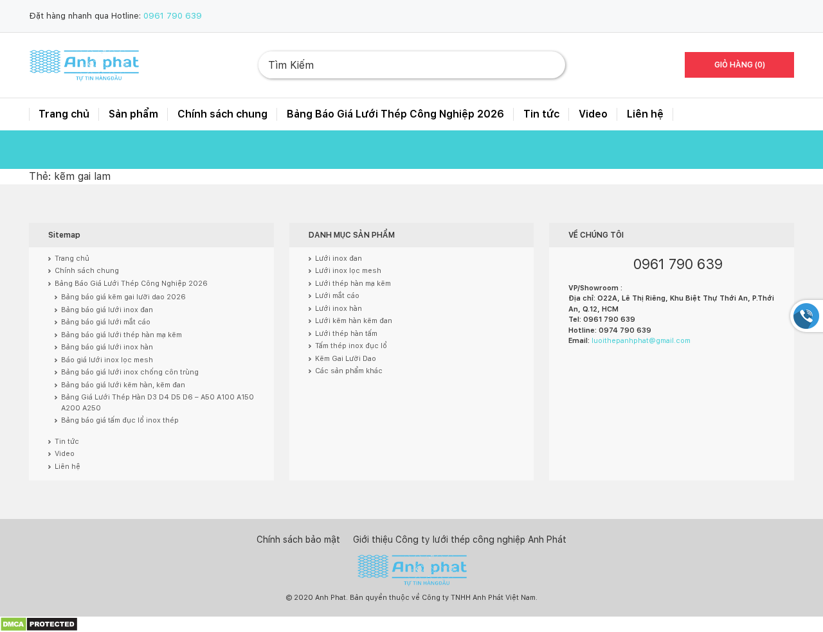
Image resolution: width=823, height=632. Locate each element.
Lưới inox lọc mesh (348, 271)
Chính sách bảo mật (298, 539)
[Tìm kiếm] (545, 64)
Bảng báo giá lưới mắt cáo (105, 322)
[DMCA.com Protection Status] (39, 624)
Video (593, 114)
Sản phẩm (133, 114)
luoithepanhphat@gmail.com (641, 341)
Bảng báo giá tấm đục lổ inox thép (120, 420)
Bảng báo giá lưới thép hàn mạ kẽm (121, 335)
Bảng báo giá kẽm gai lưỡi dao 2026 (123, 297)
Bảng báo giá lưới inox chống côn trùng (130, 372)
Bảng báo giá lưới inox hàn (107, 347)
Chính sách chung (222, 114)
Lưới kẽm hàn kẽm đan (353, 321)
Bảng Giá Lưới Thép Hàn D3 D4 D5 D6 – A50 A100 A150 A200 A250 (157, 402)
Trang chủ (64, 114)
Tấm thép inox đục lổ (351, 346)
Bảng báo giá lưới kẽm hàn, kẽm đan (123, 385)
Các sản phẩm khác (349, 371)
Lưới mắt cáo (337, 296)
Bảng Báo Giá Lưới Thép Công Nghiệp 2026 (395, 114)
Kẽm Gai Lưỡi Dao (345, 359)
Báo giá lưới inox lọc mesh (107, 360)
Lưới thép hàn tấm (346, 333)
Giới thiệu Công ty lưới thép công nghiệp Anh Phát (459, 539)
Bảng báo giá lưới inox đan (107, 310)
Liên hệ (645, 114)
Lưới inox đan (338, 258)
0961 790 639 (172, 16)
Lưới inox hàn (338, 308)
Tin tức (541, 114)
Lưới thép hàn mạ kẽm (353, 283)
